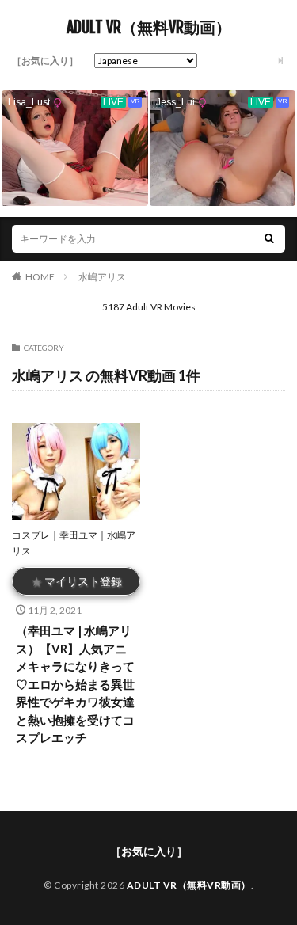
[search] (269, 239)
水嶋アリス (102, 277)
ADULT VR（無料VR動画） (149, 28)
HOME (40, 277)
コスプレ (31, 535)
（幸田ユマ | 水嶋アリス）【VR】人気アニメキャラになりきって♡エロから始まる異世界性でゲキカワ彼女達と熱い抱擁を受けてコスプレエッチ (75, 683)
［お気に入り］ (45, 61)
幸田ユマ (78, 535)
